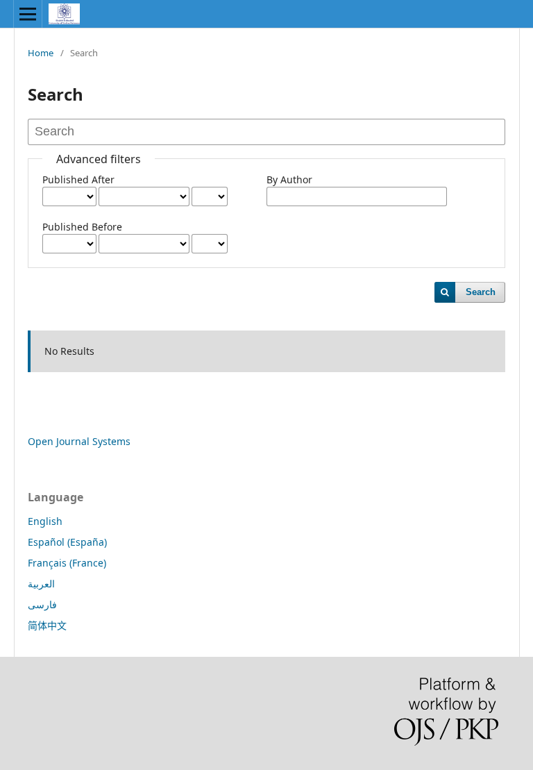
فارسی (42, 604)
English (45, 521)
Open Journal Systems (79, 441)
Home (40, 53)
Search (481, 292)
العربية (41, 583)
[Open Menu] (28, 14)
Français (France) (67, 562)
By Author (289, 179)
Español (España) (67, 542)
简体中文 (47, 625)
